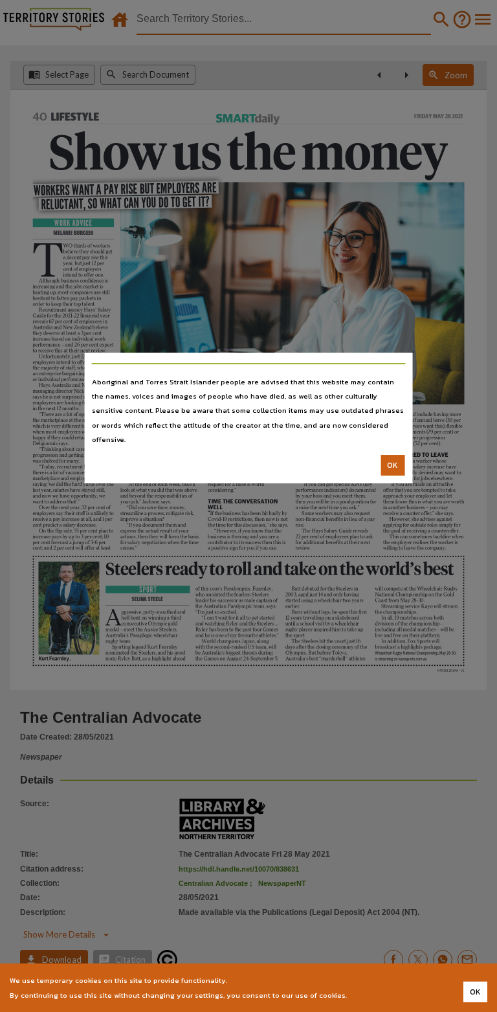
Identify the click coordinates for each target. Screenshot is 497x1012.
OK (392, 465)
